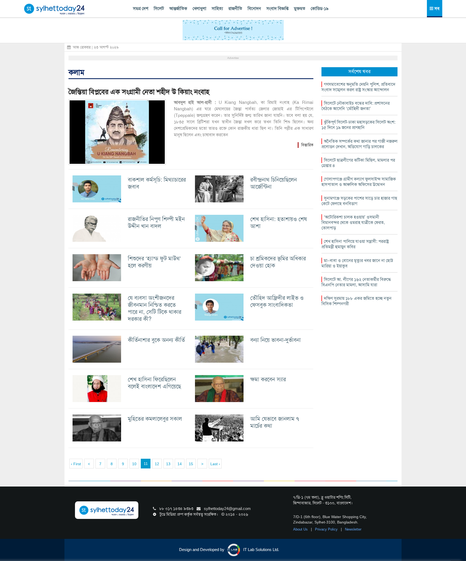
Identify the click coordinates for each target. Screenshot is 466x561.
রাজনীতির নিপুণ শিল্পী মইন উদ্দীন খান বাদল (156, 222)
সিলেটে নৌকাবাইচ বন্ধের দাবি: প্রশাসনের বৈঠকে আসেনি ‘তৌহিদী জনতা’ (355, 105)
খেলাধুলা (199, 8)
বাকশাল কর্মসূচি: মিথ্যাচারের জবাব (157, 183)
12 (157, 464)
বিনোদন (254, 8)
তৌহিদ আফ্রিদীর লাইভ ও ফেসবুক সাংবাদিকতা (277, 301)
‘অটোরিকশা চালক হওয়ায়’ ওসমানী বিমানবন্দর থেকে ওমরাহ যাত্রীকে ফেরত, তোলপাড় (353, 222)
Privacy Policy (327, 529)
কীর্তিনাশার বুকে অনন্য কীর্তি (156, 340)
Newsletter (353, 529)
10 (134, 464)
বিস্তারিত (307, 145)
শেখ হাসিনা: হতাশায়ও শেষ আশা (278, 222)
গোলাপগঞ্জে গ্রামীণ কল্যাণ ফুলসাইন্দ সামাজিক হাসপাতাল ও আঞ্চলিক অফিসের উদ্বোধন (358, 181)
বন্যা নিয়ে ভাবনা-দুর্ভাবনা (275, 340)
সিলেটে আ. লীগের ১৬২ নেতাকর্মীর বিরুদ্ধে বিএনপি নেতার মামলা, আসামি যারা (356, 282)
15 (191, 464)
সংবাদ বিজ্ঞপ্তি (277, 8)
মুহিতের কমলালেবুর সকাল (155, 418)
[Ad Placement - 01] (233, 29)
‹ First (76, 464)
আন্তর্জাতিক (178, 8)
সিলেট (159, 8)
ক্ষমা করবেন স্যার (268, 379)
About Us (301, 529)
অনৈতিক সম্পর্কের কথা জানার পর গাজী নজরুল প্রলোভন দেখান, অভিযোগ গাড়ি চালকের (359, 143)
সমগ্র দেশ (140, 8)
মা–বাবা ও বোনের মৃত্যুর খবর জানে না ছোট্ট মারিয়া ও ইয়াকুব (357, 263)
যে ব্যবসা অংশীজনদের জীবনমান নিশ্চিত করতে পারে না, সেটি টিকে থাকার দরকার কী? (154, 308)
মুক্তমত (299, 8)
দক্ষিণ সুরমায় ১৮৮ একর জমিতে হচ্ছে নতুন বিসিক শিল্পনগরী (356, 301)
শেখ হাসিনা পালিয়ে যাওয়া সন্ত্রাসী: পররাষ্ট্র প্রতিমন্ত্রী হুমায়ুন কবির (355, 244)
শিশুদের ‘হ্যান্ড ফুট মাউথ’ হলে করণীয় (154, 262)
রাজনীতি (235, 8)
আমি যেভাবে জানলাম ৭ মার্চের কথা (274, 422)
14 (179, 464)
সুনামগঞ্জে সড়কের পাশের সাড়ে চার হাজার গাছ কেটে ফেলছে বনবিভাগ (359, 200)
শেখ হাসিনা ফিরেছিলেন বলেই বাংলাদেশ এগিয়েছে (154, 383)
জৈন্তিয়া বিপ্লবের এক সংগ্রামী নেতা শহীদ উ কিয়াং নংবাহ (138, 91)
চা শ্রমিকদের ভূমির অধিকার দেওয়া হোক (278, 262)
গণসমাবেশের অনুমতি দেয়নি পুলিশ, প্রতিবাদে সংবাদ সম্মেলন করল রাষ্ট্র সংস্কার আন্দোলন (358, 87)
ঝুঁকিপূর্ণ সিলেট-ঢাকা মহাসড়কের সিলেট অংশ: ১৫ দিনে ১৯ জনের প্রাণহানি (358, 124)
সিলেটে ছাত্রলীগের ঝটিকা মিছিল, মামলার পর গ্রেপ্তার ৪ (358, 162)
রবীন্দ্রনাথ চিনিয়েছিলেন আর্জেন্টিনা (273, 183)
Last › (215, 464)
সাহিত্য (217, 8)
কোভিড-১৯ (319, 8)
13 (168, 464)
